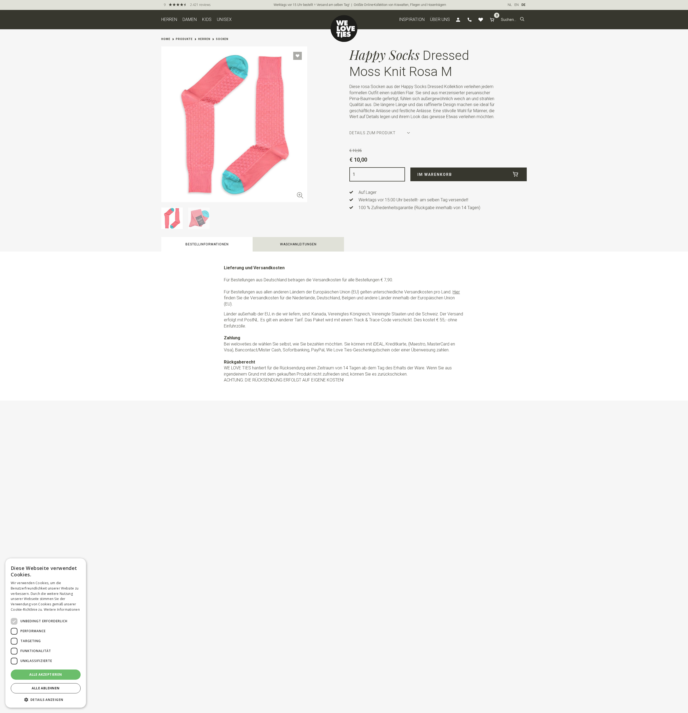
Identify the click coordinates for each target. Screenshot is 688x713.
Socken (222, 39)
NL (510, 5)
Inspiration (412, 19)
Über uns (440, 19)
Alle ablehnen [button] (45, 688)
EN (516, 5)
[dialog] (45, 633)
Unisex (224, 19)
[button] (522, 19)
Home (165, 39)
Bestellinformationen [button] (207, 244)
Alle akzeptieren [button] (45, 674)
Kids (207, 19)
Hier (456, 291)
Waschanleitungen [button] (298, 244)
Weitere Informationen (62, 609)
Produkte (184, 39)
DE (523, 5)
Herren (169, 19)
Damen (189, 19)
